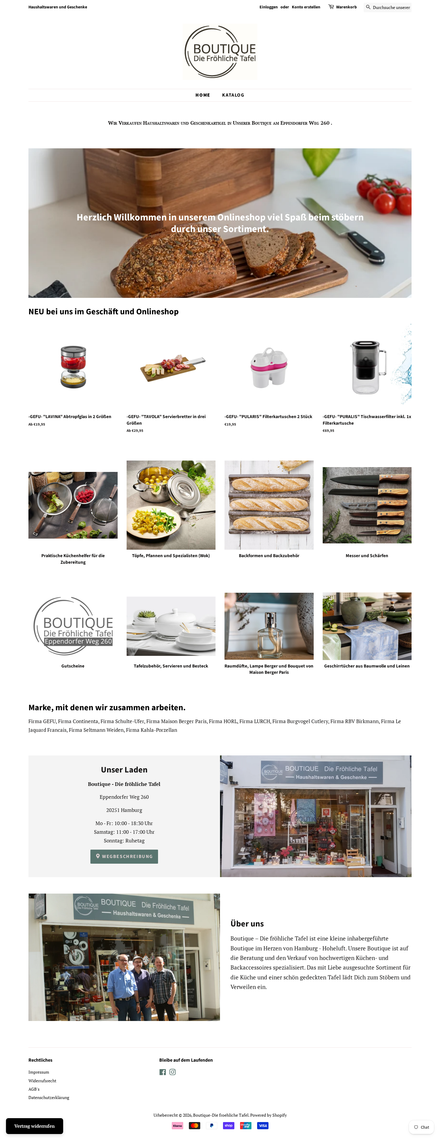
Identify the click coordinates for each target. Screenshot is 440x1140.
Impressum (38, 1072)
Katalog (233, 95)
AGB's (34, 1089)
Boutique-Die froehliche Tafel (220, 1115)
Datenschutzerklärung (48, 1097)
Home (202, 95)
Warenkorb (346, 7)
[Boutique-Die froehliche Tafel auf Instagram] (172, 1073)
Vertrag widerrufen (34, 1126)
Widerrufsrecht (42, 1080)
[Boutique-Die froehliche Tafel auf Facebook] (162, 1073)
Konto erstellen (306, 7)
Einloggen (269, 7)
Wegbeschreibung (127, 856)
